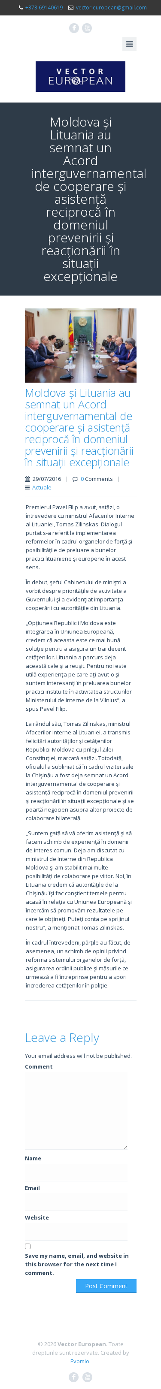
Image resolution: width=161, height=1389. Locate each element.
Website (37, 1217)
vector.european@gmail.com (111, 7)
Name (33, 1158)
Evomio (79, 1361)
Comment (39, 1066)
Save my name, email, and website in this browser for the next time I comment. (77, 1264)
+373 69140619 (44, 7)
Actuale (42, 487)
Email (32, 1188)
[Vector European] (80, 77)
